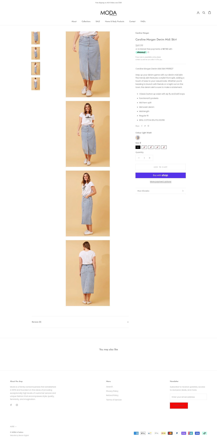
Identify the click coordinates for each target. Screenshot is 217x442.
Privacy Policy (112, 391)
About (74, 21)
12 (151, 147)
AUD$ (12, 426)
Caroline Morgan (142, 33)
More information (143, 191)
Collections (86, 21)
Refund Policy (112, 395)
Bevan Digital (24, 435)
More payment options (160, 181)
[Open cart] (209, 12)
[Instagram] (17, 405)
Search (109, 386)
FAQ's (143, 21)
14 (157, 147)
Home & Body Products (114, 21)
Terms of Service (114, 399)
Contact (132, 21)
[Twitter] (145, 126)
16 (164, 147)
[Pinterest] (148, 126)
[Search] (204, 12)
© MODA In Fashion (16, 432)
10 (144, 147)
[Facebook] (142, 126)
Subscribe (179, 405)
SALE (98, 21)
